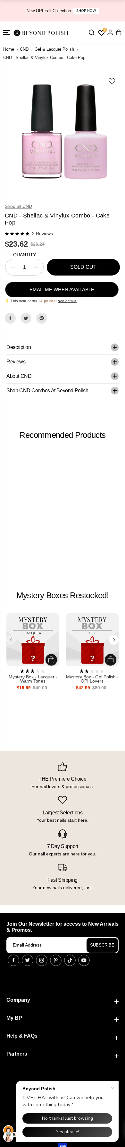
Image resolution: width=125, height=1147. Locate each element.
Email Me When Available (61, 289)
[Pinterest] (41, 318)
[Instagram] (42, 960)
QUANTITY (24, 254)
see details (67, 301)
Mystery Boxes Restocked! (62, 595)
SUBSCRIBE (102, 945)
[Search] (91, 32)
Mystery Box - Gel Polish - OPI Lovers (92, 679)
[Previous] (11, 640)
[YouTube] (84, 960)
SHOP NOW (86, 11)
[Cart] (118, 32)
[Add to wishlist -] (112, 80)
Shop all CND (18, 206)
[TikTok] (70, 960)
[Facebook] (10, 318)
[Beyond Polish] (42, 32)
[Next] (114, 640)
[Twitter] (26, 318)
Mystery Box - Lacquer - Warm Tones (33, 679)
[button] (6, 32)
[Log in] (109, 32)
